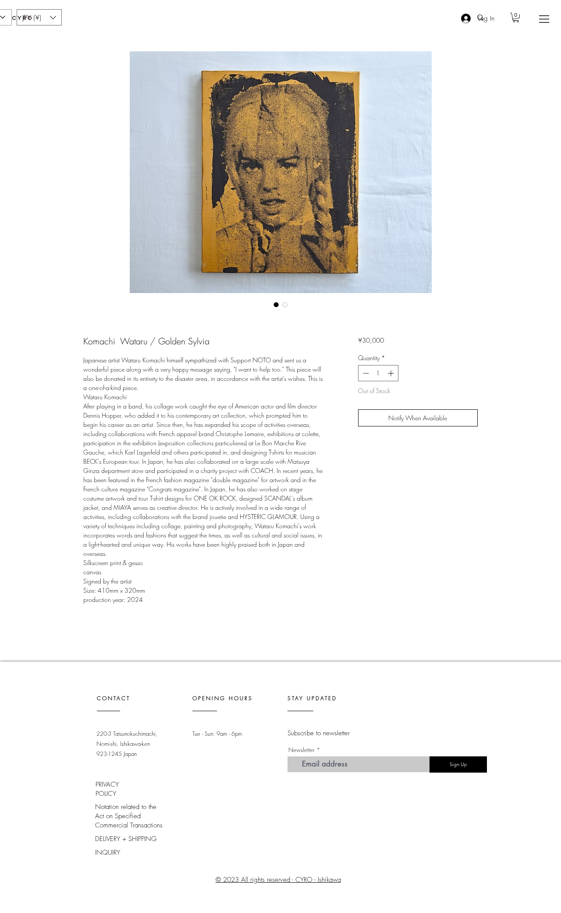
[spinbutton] (378, 373)
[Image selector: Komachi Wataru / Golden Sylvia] (276, 304)
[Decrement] (364, 373)
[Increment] (391, 373)
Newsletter (301, 750)
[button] (544, 19)
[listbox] (39, 17)
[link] (516, 17)
